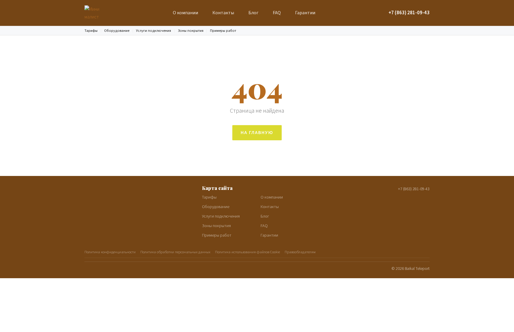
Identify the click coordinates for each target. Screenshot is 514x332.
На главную (257, 132)
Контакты (223, 13)
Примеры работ (223, 30)
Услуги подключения (153, 30)
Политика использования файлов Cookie (247, 252)
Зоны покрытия (190, 30)
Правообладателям (300, 252)
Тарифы (91, 30)
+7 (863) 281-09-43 (409, 12)
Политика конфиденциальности (110, 252)
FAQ (277, 13)
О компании (185, 13)
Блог (253, 13)
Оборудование (116, 30)
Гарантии (305, 13)
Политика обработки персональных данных (175, 252)
